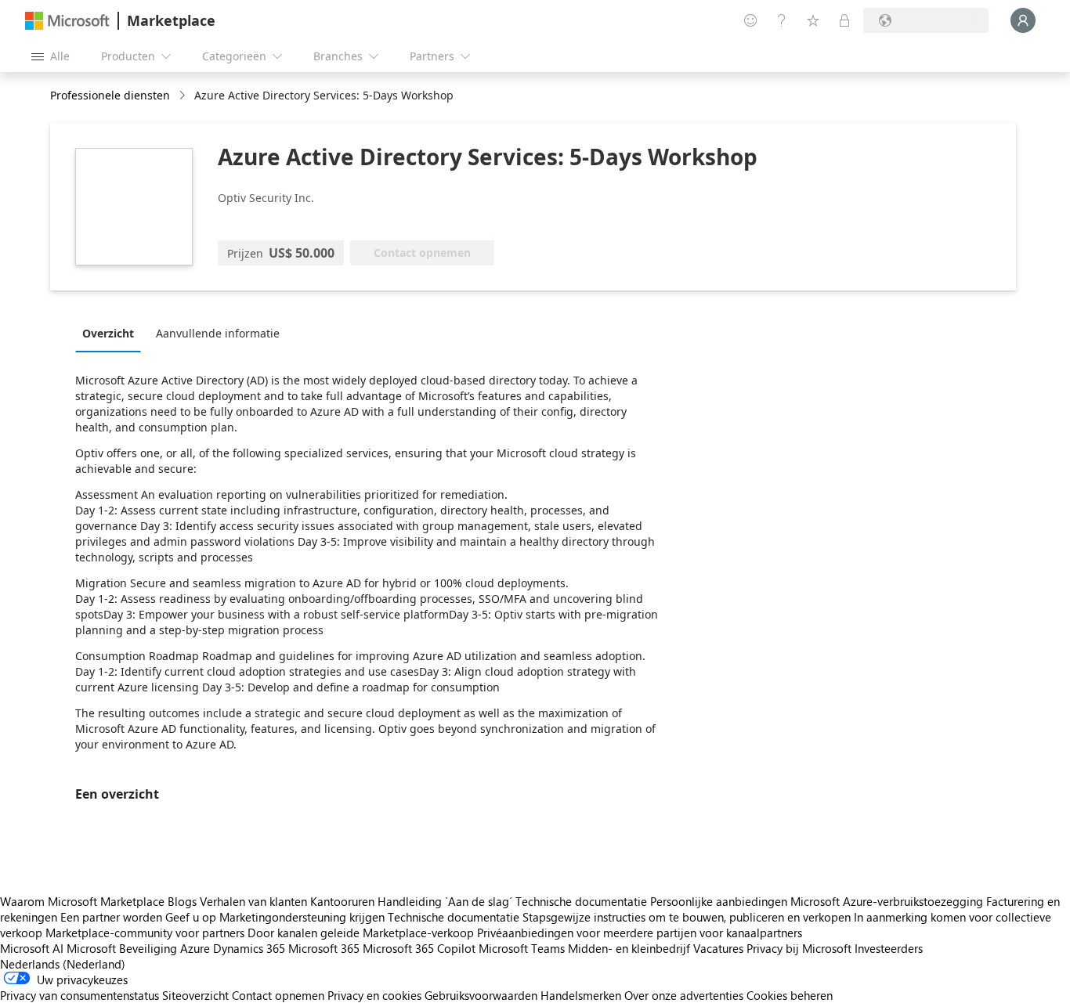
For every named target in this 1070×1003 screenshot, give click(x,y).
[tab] (112, 333)
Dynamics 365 (249, 948)
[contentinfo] (184, 96)
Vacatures (718, 948)
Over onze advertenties (683, 995)
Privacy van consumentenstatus (79, 995)
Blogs (182, 901)
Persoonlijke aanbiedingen (718, 901)
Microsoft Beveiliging (122, 948)
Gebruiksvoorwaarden (481, 995)
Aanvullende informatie (218, 333)
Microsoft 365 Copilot (419, 948)
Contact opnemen (278, 995)
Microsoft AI (31, 948)
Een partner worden (111, 917)
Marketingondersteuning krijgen (302, 917)
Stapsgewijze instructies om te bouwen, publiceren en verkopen (686, 917)
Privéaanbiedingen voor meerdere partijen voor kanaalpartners (639, 932)
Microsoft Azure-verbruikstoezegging (888, 901)
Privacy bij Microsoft (798, 948)
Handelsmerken (580, 995)
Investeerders (889, 948)
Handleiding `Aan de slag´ (445, 901)
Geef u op (190, 917)
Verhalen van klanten (253, 901)
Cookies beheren (789, 995)
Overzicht (108, 333)
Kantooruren (342, 901)
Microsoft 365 (324, 948)
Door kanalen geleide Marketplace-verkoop (361, 932)
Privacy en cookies (374, 995)
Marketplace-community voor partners (144, 932)
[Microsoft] (67, 21)
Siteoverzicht (195, 995)
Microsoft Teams (522, 948)
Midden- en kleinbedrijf (629, 948)
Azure (195, 948)
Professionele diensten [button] (110, 95)
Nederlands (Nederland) (62, 964)
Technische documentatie (581, 901)
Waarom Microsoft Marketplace (82, 901)
